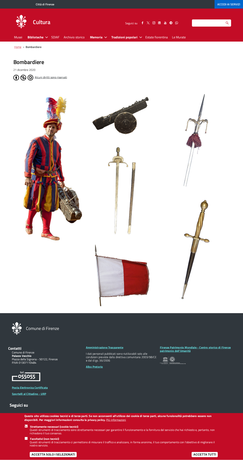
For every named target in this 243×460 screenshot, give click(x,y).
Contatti (14, 348)
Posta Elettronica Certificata (30, 387)
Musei (18, 37)
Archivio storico (74, 37)
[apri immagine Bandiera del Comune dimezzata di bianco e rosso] (122, 276)
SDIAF (55, 37)
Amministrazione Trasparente (104, 347)
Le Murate (179, 37)
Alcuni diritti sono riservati (51, 77)
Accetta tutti (204, 454)
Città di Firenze (45, 4)
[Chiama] (26, 377)
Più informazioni (116, 420)
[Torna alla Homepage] (17, 328)
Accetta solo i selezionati (53, 454)
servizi (228, 4)
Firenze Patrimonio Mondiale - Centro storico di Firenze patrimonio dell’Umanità (195, 349)
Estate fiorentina (156, 37)
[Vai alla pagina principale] (21, 22)
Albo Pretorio (94, 367)
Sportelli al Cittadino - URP (29, 394)
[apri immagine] (48, 169)
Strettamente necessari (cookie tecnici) (54, 426)
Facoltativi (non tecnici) (44, 439)
